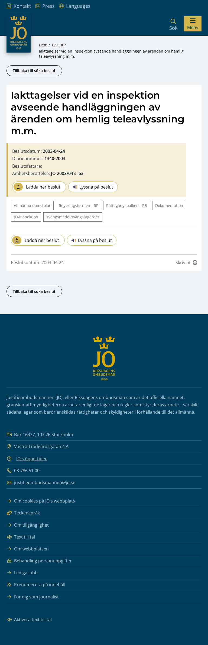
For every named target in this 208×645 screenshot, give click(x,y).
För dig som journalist (36, 597)
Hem (43, 44)
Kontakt (22, 6)
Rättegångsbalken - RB (126, 205)
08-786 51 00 (27, 471)
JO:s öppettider (31, 459)
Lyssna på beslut (96, 187)
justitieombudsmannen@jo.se (44, 482)
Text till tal (24, 537)
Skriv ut (183, 262)
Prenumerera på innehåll (39, 585)
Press (48, 6)
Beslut (57, 44)
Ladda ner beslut (43, 187)
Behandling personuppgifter (43, 561)
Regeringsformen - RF (78, 205)
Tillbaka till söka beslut (34, 70)
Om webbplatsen (31, 549)
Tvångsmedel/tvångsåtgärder (72, 216)
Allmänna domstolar (32, 205)
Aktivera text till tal (33, 620)
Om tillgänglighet (31, 525)
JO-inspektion (26, 216)
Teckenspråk (27, 513)
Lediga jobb (26, 573)
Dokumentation (169, 205)
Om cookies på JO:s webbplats (44, 501)
